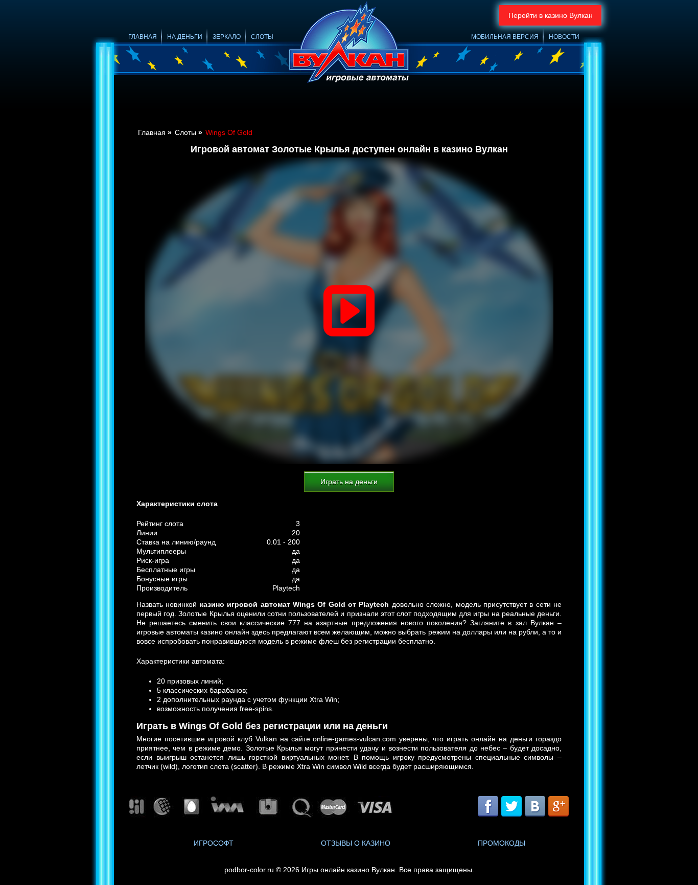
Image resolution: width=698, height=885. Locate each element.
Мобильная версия (505, 36)
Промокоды (501, 843)
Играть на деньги (349, 482)
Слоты (262, 36)
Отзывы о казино (355, 843)
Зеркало (227, 36)
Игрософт (214, 843)
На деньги (184, 36)
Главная (142, 36)
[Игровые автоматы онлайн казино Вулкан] (349, 43)
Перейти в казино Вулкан (550, 15)
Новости (564, 36)
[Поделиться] (523, 807)
